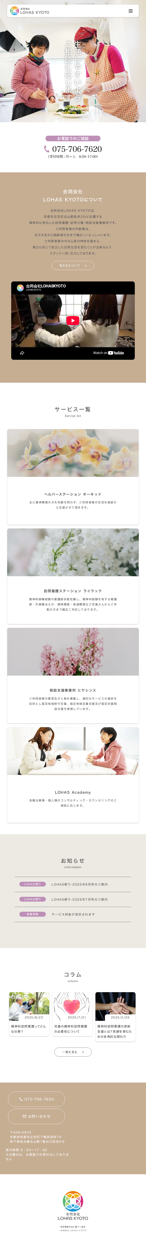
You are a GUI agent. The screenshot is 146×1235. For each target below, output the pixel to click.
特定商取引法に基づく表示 (73, 1227)
